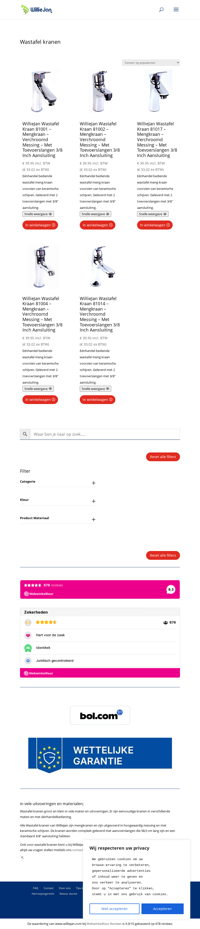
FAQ (35, 888)
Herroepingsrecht (43, 893)
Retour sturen (68, 893)
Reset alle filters (163, 456)
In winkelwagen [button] (38, 225)
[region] (136, 879)
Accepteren (162, 908)
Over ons (64, 888)
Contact (48, 888)
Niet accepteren (114, 908)
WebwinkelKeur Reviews (104, 923)
